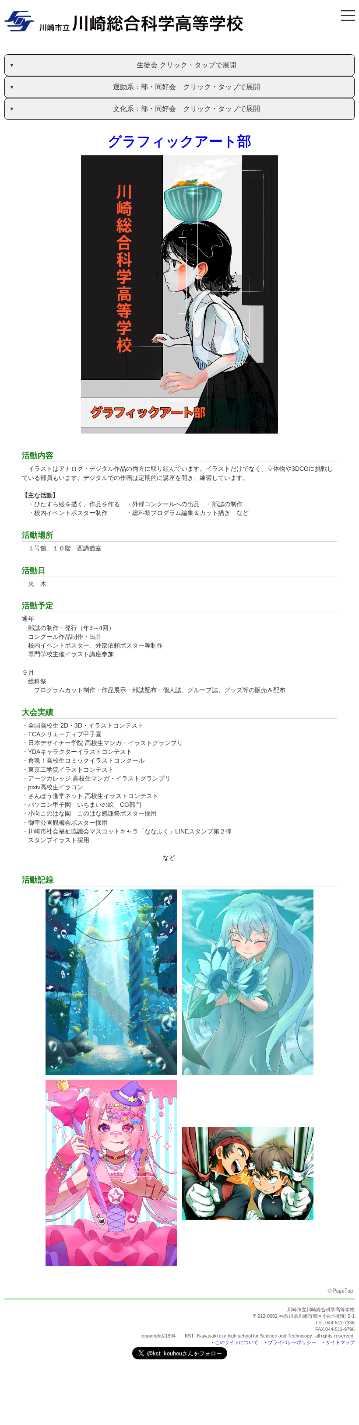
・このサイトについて (234, 1342)
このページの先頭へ (341, 1291)
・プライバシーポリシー (289, 1342)
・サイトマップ (338, 1342)
